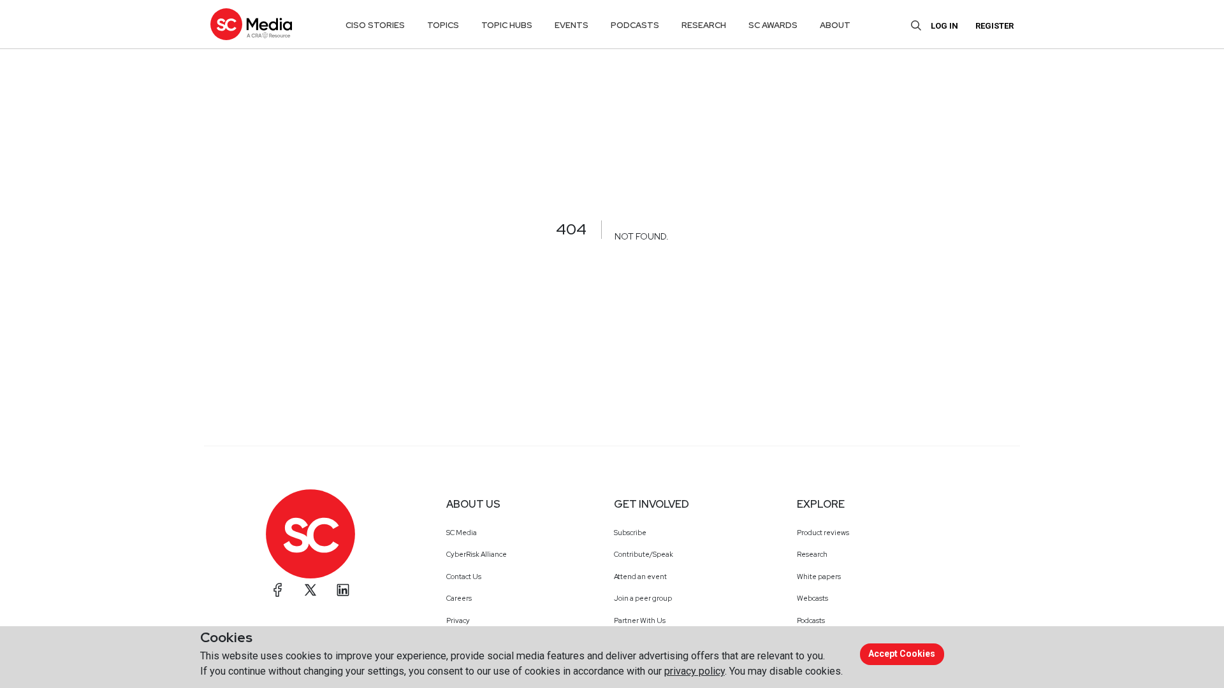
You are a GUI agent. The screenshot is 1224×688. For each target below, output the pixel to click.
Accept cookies (901, 654)
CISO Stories (375, 25)
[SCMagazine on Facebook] (278, 590)
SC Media (461, 532)
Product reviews (823, 532)
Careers (459, 598)
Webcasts (812, 598)
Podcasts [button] (635, 25)
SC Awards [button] (773, 25)
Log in (944, 26)
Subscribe (630, 532)
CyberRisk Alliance (476, 554)
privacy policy (694, 671)
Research (812, 554)
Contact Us (463, 576)
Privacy (458, 620)
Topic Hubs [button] (506, 25)
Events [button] (571, 25)
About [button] (835, 25)
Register (994, 26)
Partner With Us (640, 620)
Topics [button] (443, 25)
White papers (819, 576)
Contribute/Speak (643, 554)
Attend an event (640, 576)
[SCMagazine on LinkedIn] (343, 590)
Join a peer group (643, 598)
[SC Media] (251, 23)
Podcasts (811, 620)
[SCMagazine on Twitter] (310, 590)
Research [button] (703, 25)
